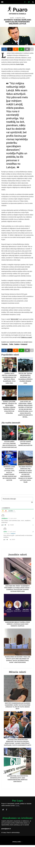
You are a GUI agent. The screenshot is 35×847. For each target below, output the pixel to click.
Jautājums (12, 533)
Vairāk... (17, 805)
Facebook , (5, 344)
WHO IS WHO (14, 319)
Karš (12, 18)
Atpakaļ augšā (16, 841)
